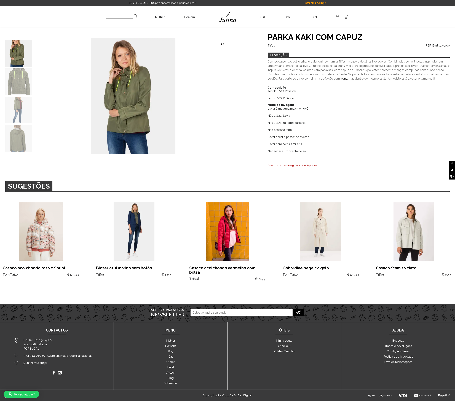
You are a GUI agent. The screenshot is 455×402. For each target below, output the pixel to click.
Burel (313, 17)
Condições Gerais (398, 351)
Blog (170, 378)
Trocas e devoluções (398, 346)
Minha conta (284, 340)
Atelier (170, 372)
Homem (189, 17)
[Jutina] (228, 12)
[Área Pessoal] (337, 16)
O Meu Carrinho (284, 351)
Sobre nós (170, 383)
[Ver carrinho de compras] (346, 16)
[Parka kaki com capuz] (452, 164)
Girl (262, 17)
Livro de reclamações (398, 362)
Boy (287, 17)
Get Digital (244, 395)
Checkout (284, 346)
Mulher (160, 17)
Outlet (170, 362)
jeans (344, 78)
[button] (223, 44)
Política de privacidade (398, 356)
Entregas (398, 340)
